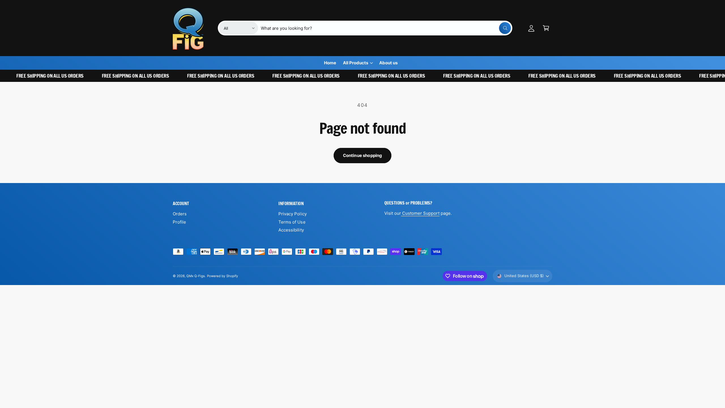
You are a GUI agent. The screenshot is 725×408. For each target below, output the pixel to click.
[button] (546, 28)
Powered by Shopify (222, 276)
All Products (355, 62)
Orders (180, 213)
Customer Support (420, 213)
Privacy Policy (292, 213)
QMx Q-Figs (195, 276)
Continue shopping (362, 155)
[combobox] (385, 28)
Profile (179, 222)
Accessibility (291, 230)
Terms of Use (291, 222)
